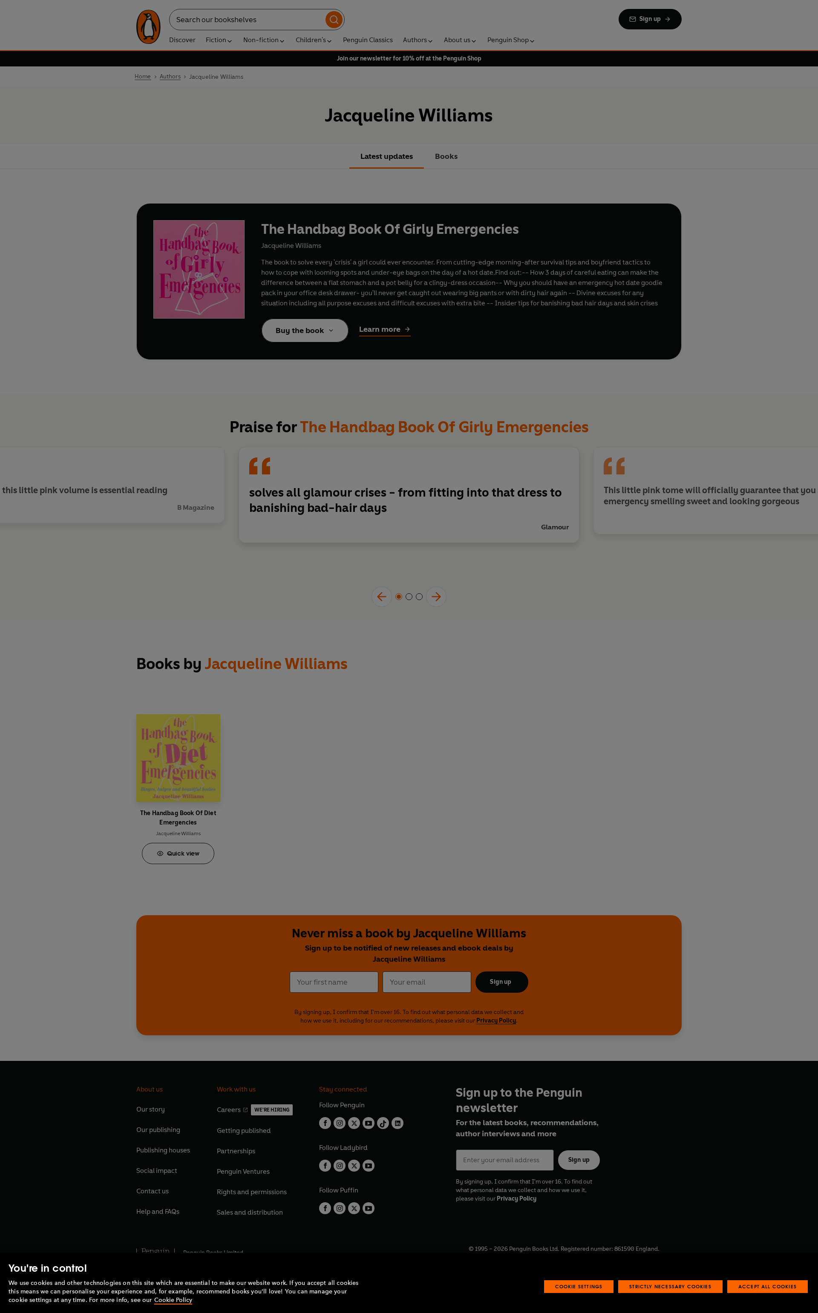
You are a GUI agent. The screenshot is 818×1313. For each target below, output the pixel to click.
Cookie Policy (173, 1300)
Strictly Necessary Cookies (670, 1286)
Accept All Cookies (767, 1286)
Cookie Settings (579, 1286)
